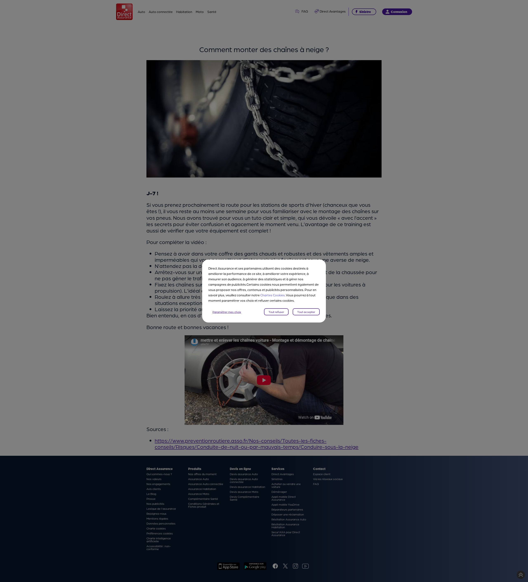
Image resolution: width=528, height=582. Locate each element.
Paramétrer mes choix (226, 311)
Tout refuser (276, 311)
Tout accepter (306, 311)
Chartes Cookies (272, 295)
